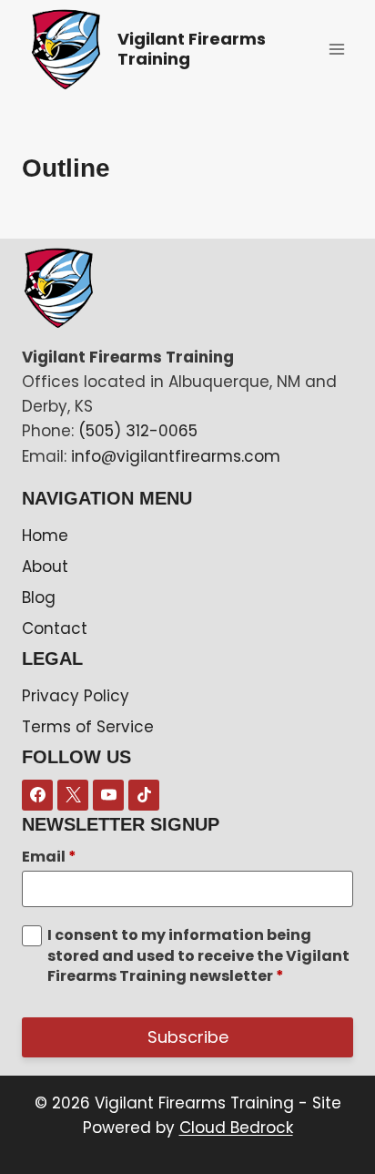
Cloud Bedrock (236, 1127)
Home (45, 535)
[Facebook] (37, 795)
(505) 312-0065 (138, 431)
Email (49, 857)
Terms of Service (88, 727)
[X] (72, 795)
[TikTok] (143, 795)
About (45, 566)
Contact (54, 628)
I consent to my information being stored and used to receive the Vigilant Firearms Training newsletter (198, 955)
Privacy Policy (75, 696)
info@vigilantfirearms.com (175, 456)
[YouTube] (108, 795)
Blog (39, 597)
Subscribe (187, 1037)
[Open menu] (336, 49)
